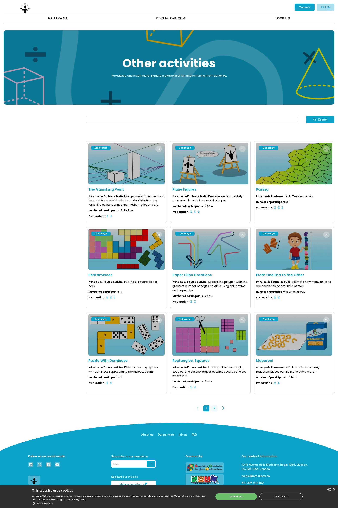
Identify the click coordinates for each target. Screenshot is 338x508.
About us (147, 434)
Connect (304, 7)
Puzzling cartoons (171, 18)
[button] (120, 503)
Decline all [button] (281, 496)
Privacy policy (79, 499)
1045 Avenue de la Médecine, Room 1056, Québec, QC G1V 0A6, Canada (275, 467)
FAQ (194, 434)
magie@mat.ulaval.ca (256, 476)
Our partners (166, 434)
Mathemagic (57, 18)
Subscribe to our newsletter (129, 456)
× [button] (334, 489)
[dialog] (169, 496)
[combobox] (329, 489)
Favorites (282, 18)
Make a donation (130, 484)
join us (183, 434)
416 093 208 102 (253, 483)
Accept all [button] (236, 496)
